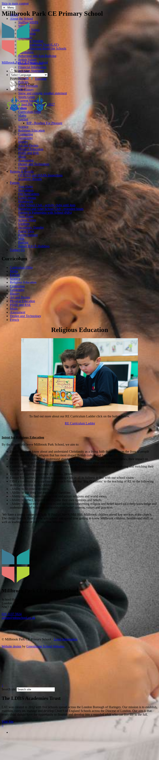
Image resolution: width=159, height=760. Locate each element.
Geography (25, 138)
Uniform (23, 223)
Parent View (26, 231)
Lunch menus (27, 197)
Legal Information (65, 639)
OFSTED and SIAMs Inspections (40, 175)
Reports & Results (22, 171)
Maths (14, 271)
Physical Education (30, 149)
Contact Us (17, 250)
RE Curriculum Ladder (80, 423)
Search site (9, 689)
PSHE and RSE (28, 153)
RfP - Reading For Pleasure (44, 123)
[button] (12, 70)
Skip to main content (15, 3)
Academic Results (30, 179)
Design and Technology (33, 164)
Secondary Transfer (31, 227)
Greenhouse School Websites (45, 646)
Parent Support (28, 235)
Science (23, 126)
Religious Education (31, 130)
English (15, 275)
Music (22, 156)
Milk (21, 238)
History (23, 141)
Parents (14, 182)
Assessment (26, 160)
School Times (27, 220)
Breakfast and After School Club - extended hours (50, 209)
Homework (25, 201)
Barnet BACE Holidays (33, 246)
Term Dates (25, 216)
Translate (41, 78)
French (22, 168)
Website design (11, 646)
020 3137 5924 (12, 614)
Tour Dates (25, 186)
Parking (23, 242)
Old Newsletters (28, 194)
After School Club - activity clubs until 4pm (46, 205)
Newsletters (26, 190)
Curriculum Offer (21, 267)
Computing (25, 134)
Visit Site (7, 721)
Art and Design (28, 145)
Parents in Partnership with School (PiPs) (45, 212)
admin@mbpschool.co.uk (18, 617)
